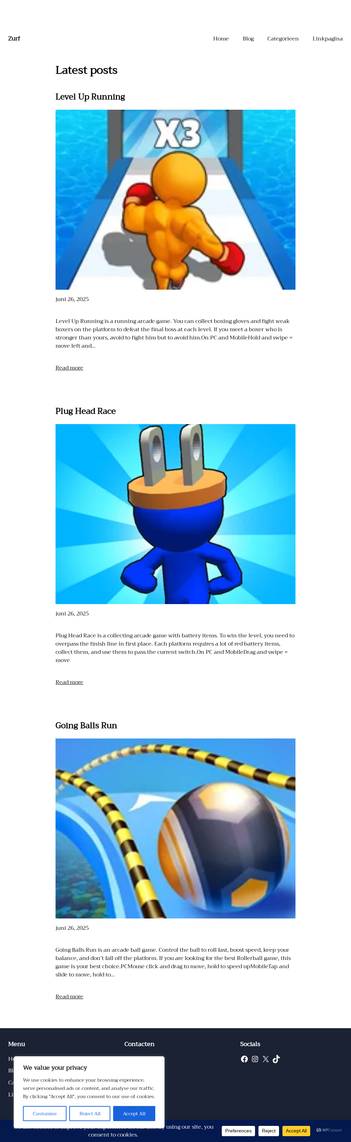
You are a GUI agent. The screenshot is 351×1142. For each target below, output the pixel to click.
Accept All (134, 1113)
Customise (45, 1113)
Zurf (14, 38)
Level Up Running (90, 97)
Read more (69, 368)
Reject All (90, 1113)
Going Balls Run (86, 725)
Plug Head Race (86, 411)
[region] (89, 1092)
